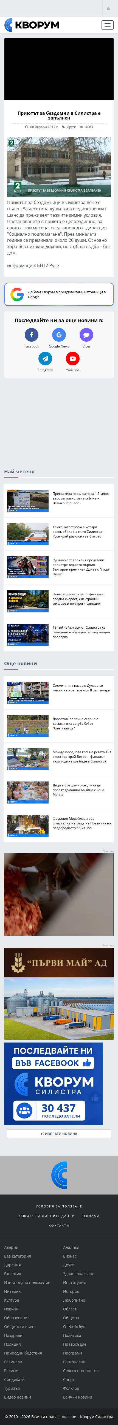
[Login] (108, 8)
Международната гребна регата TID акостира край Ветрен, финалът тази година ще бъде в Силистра (82, 756)
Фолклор (71, 1388)
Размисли (13, 1361)
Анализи (71, 1247)
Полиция (12, 1344)
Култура (11, 1300)
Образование (17, 1317)
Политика (72, 1335)
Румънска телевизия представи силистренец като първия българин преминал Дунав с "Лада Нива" (81, 567)
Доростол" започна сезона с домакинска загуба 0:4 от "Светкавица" (75, 723)
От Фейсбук (74, 1326)
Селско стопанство (81, 1370)
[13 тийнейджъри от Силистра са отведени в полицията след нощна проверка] (28, 635)
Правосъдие (74, 1344)
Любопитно (74, 1300)
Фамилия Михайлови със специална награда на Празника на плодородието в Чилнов (82, 823)
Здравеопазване (78, 1273)
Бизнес (70, 1256)
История (71, 1291)
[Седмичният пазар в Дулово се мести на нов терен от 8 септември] (28, 693)
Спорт (69, 1379)
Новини (11, 1309)
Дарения (12, 1264)
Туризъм (12, 1388)
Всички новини (77, 1397)
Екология (12, 1273)
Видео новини (17, 1397)
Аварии (11, 1247)
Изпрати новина (60, 1133)
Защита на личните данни (46, 1216)
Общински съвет (20, 1326)
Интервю (13, 1291)
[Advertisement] (59, 427)
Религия (11, 1370)
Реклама (91, 1216)
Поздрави (13, 1335)
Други (71, 126)
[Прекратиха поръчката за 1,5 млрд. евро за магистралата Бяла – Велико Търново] (28, 501)
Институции (74, 1282)
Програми (72, 1353)
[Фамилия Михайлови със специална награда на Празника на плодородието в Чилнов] (28, 826)
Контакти (59, 1225)
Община (71, 1317)
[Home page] (31, 25)
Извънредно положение (27, 1282)
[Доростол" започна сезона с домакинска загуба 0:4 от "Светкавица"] (28, 726)
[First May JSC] (59, 993)
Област (70, 1309)
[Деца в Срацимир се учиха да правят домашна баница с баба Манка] (28, 792)
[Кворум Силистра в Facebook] (59, 1083)
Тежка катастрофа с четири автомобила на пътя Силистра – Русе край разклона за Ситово (79, 531)
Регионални (74, 1361)
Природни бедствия (23, 1353)
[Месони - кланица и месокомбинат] (59, 934)
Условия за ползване (59, 1206)
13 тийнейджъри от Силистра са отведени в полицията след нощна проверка (81, 632)
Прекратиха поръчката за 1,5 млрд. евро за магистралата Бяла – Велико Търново (81, 498)
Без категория (17, 1256)
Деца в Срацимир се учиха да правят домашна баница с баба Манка (78, 790)
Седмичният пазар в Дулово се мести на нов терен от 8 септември (81, 687)
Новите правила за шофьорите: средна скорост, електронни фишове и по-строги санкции (78, 599)
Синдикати (14, 1379)
